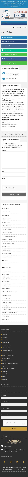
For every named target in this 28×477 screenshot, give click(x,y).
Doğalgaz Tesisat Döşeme (8, 355)
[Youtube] (23, 462)
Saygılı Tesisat (6, 284)
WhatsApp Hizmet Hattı (11, 54)
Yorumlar (4, 371)
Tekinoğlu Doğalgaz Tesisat (10, 312)
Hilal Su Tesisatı (7, 309)
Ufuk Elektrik (6, 246)
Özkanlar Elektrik (7, 232)
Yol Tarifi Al (7, 50)
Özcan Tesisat (6, 250)
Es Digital (5, 260)
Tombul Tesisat (7, 295)
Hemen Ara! (8, 46)
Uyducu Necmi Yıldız (8, 243)
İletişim (4, 376)
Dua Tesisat (6, 208)
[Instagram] (11, 462)
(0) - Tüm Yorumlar (8, 37)
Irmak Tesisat (6, 298)
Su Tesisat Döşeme (7, 350)
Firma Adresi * (4, 414)
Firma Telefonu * (5, 408)
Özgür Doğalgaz (7, 229)
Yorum (4, 150)
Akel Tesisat (6, 319)
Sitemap (4, 379)
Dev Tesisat (6, 264)
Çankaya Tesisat (7, 277)
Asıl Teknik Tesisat (7, 257)
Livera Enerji (6, 222)
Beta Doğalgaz (7, 225)
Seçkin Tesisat (6, 271)
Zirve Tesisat (6, 215)
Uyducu (4, 366)
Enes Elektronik (7, 267)
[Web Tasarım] (14, 442)
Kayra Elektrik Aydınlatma (9, 236)
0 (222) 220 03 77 (8, 446)
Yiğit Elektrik (6, 288)
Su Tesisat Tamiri (6, 342)
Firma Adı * (4, 395)
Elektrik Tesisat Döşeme (8, 368)
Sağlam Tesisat (7, 253)
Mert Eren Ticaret (7, 239)
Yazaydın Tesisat (7, 302)
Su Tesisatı (5, 339)
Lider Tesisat (6, 281)
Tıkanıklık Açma (6, 347)
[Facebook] (4, 462)
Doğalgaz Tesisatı (6, 353)
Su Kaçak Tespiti (6, 345)
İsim (3, 171)
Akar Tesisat (6, 316)
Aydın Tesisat (6, 211)
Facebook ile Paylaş (9, 59)
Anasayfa (16, 27)
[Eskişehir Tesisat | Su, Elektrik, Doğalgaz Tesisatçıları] (14, 14)
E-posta (4, 178)
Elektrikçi (4, 360)
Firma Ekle (5, 374)
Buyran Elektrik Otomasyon (10, 291)
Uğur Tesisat (6, 305)
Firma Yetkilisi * (5, 401)
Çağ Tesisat (6, 274)
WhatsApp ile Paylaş (9, 63)
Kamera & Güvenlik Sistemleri (10, 363)
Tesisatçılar (5, 337)
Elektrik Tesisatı (6, 358)
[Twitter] (17, 462)
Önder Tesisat (6, 218)
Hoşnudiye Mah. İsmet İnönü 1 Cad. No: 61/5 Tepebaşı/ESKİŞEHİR (14, 450)
